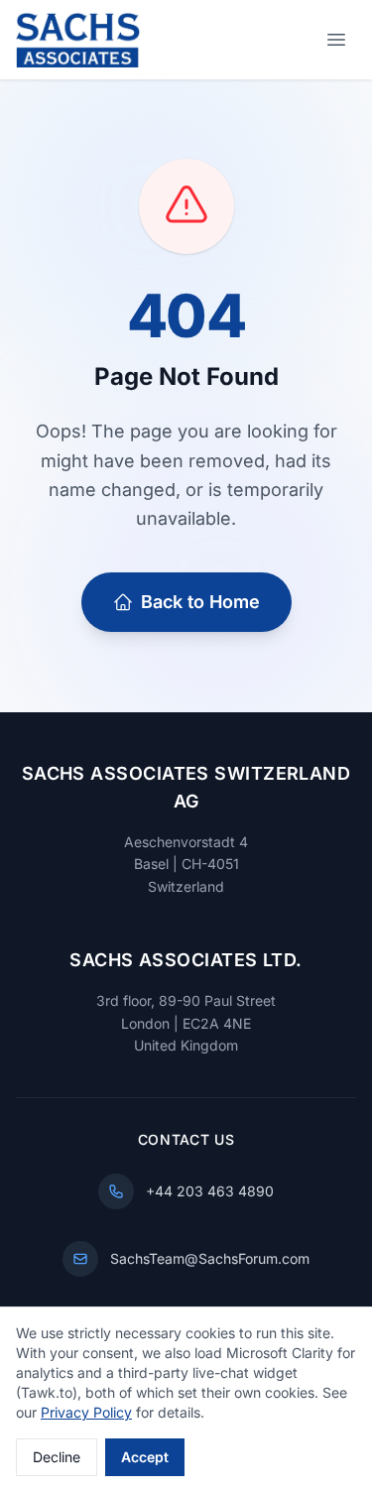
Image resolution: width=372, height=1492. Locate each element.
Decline (56, 1456)
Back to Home (200, 601)
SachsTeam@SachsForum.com (210, 1258)
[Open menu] (336, 40)
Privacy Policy (86, 1412)
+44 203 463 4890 (210, 1190)
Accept (145, 1456)
